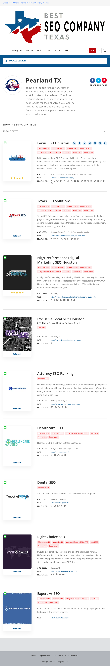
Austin (29, 50)
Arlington (17, 50)
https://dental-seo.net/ (59, 503)
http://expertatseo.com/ (60, 618)
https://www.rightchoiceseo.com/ (64, 571)
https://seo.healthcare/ (60, 452)
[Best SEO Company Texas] (55, 27)
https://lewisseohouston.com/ (62, 178)
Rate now (17, 236)
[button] (99, 50)
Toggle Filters (11, 131)
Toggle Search (17, 60)
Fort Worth (54, 50)
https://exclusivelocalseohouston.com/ (66, 340)
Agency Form (45, 655)
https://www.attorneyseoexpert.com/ (65, 404)
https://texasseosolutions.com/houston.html (68, 236)
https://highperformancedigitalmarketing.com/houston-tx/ (73, 297)
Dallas (40, 50)
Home (33, 655)
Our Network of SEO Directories (66, 655)
